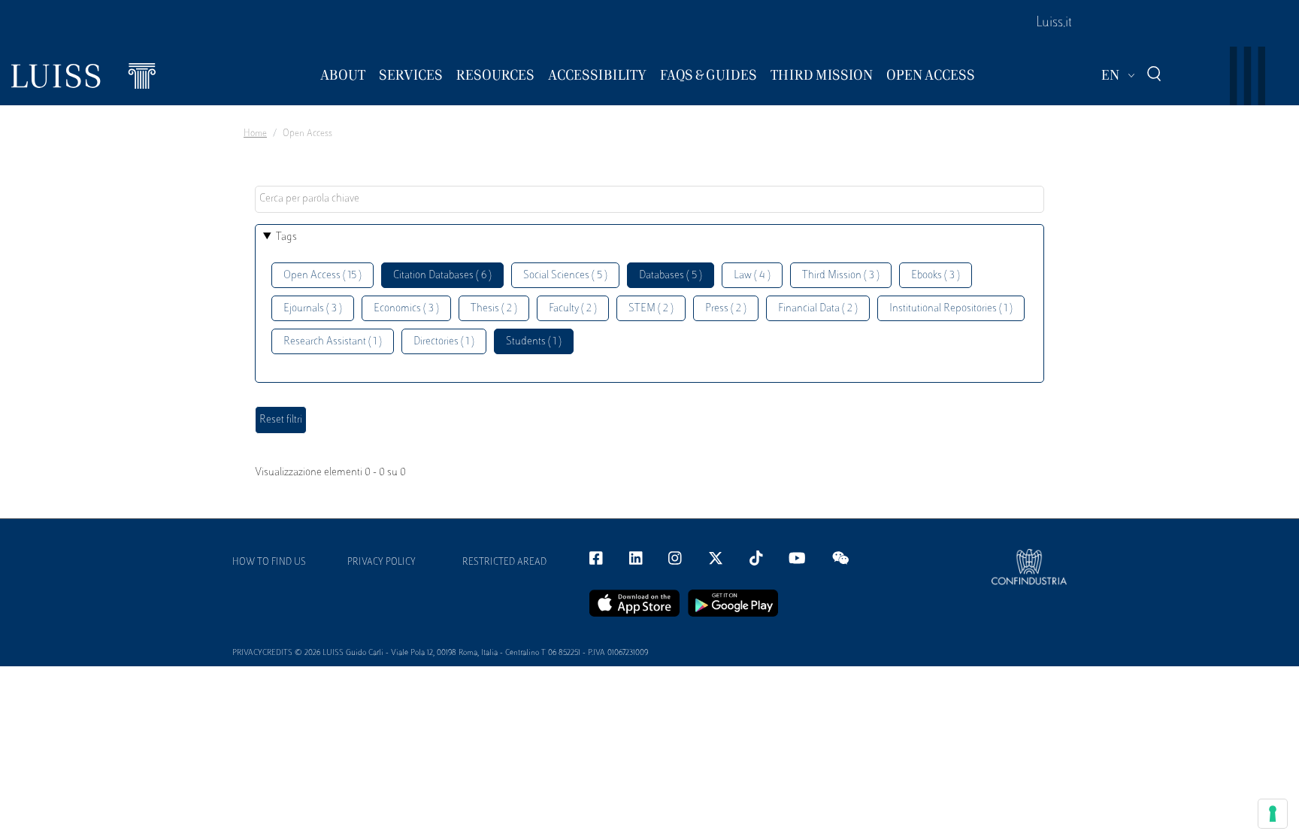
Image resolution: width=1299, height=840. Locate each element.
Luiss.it (1054, 23)
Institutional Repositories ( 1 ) (951, 308)
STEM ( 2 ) (651, 308)
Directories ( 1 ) (443, 341)
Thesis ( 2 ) (494, 308)
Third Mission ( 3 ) (841, 275)
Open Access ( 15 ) (322, 275)
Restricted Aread (504, 562)
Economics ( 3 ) (406, 308)
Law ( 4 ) (752, 275)
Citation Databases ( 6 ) (442, 275)
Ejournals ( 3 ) (312, 308)
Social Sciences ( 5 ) (565, 275)
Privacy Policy (381, 562)
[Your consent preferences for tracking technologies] (1272, 813)
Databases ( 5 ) (670, 275)
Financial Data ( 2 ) (818, 308)
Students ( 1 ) (534, 341)
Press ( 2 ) (725, 308)
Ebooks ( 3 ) (935, 275)
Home (255, 133)
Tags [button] (286, 237)
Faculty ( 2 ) (573, 308)
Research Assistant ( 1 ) (332, 341)
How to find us (269, 562)
